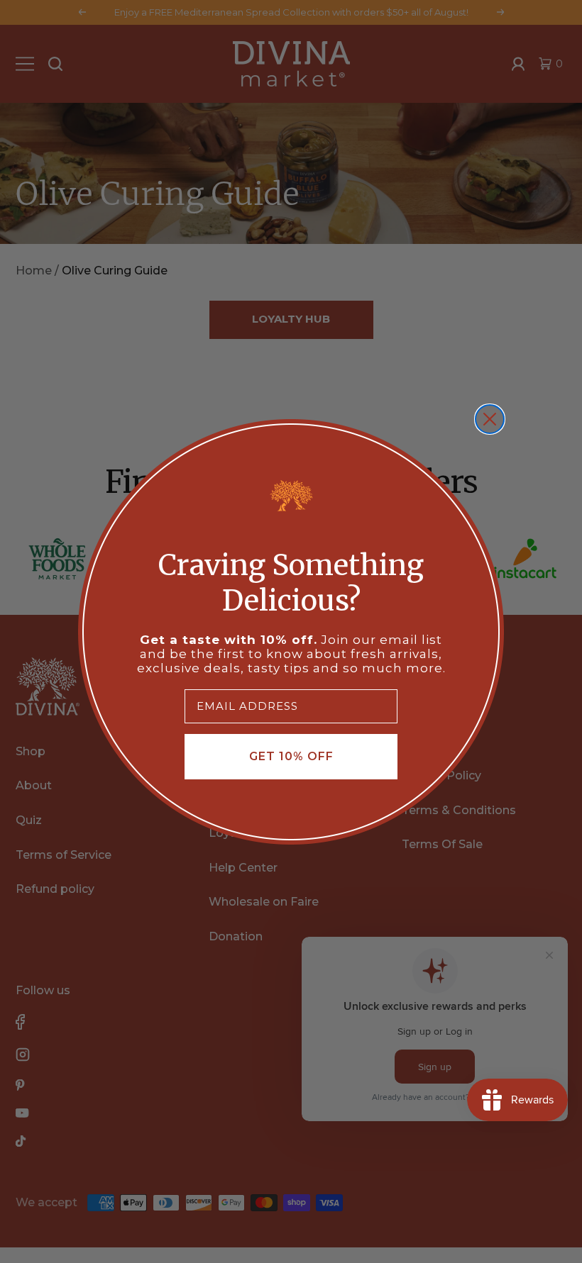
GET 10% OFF (291, 756)
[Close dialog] (490, 419)
